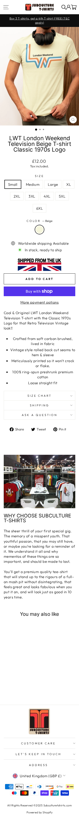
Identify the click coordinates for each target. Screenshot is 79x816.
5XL (62, 196)
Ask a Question (39, 415)
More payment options (39, 302)
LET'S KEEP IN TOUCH (38, 754)
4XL (47, 196)
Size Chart (39, 395)
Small (13, 184)
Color (40, 221)
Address (38, 765)
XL (68, 184)
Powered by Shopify (39, 812)
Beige (39, 229)
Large (53, 184)
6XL (39, 208)
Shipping (39, 405)
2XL (17, 196)
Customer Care (38, 743)
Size (39, 176)
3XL (32, 196)
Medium (33, 184)
